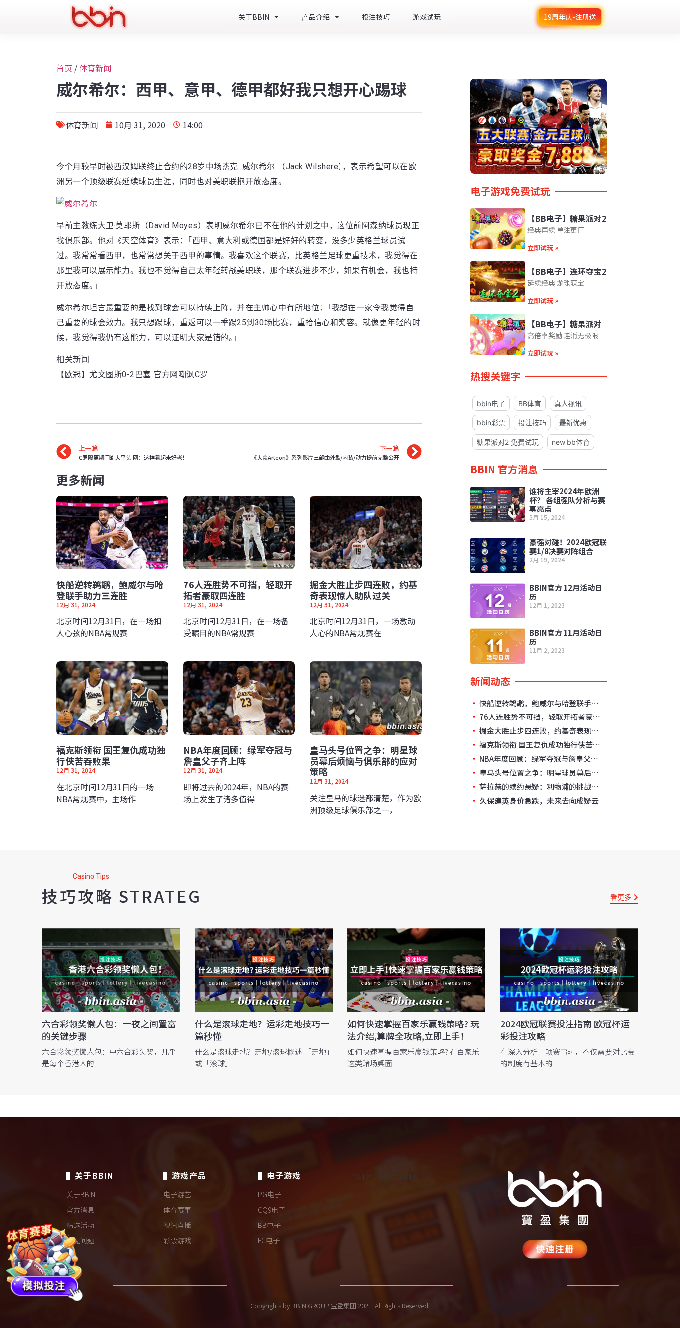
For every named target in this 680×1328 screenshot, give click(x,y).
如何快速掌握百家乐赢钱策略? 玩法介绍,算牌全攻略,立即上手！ (413, 1029)
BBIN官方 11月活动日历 (565, 637)
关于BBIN (253, 17)
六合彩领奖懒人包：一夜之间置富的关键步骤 (109, 1029)
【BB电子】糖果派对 (564, 324)
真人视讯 (568, 403)
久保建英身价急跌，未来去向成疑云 (538, 800)
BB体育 (529, 403)
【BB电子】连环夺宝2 (566, 271)
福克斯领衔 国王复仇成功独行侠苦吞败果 (111, 755)
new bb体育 (571, 442)
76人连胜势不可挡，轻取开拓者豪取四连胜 (238, 590)
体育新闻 (95, 68)
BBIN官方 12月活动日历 (565, 592)
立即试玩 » (542, 247)
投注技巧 (376, 17)
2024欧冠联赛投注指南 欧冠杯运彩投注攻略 (565, 1029)
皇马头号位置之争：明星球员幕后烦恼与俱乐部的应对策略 (363, 760)
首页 (64, 68)
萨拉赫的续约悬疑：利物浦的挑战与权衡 (540, 786)
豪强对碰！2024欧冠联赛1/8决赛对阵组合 (568, 546)
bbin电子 (491, 403)
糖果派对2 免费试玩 (508, 442)
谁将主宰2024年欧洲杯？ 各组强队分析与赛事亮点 (567, 500)
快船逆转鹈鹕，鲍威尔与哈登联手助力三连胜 (110, 590)
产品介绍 (316, 17)
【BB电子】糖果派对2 (566, 218)
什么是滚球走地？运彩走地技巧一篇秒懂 (262, 1029)
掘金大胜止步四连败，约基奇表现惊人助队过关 (363, 590)
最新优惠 (573, 422)
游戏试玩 (427, 17)
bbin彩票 (491, 422)
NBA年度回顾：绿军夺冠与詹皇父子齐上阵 (237, 755)
